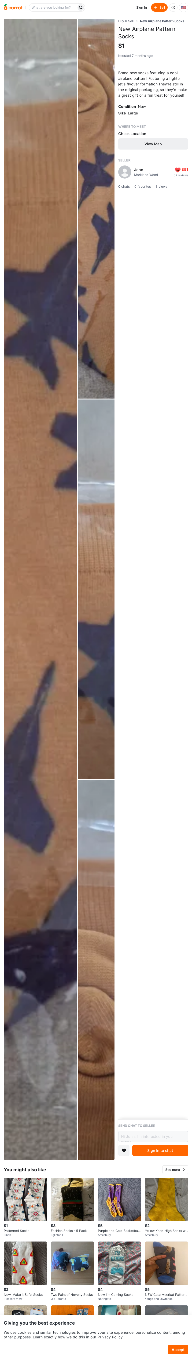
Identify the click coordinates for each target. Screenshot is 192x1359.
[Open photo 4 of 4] (96, 970)
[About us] (173, 7)
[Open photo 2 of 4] (96, 209)
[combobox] (53, 7)
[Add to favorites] (123, 1150)
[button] (175, 1169)
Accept (178, 1349)
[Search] (81, 7)
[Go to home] (13, 7)
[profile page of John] (124, 172)
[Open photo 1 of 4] (40, 589)
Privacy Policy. (110, 1337)
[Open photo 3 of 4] (96, 589)
